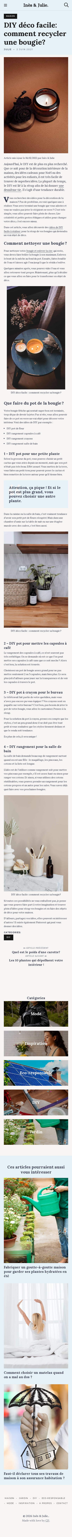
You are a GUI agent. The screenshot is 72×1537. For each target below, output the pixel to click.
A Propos (45, 1503)
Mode (10, 1503)
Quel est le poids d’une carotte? (36, 952)
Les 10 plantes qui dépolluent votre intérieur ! (36, 962)
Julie (8, 49)
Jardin (23, 1498)
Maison (10, 16)
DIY (8, 937)
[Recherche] (66, 5)
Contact (62, 1503)
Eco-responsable (53, 1498)
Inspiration (27, 1503)
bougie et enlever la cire (39, 250)
